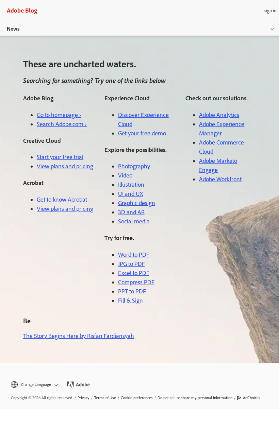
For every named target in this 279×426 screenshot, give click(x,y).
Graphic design (136, 203)
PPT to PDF (132, 291)
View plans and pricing (65, 166)
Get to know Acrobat (62, 199)
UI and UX (130, 194)
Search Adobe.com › (62, 124)
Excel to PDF (133, 273)
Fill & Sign (130, 300)
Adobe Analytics (219, 115)
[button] (34, 384)
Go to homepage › (59, 115)
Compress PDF (136, 282)
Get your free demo (142, 133)
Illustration (131, 184)
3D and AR (131, 212)
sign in (270, 11)
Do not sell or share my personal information (195, 397)
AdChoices (251, 397)
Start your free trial (60, 157)
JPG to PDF (131, 264)
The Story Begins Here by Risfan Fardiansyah (78, 336)
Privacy (83, 397)
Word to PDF (133, 254)
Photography (134, 166)
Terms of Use (105, 397)
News (13, 28)
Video (125, 175)
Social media (134, 221)
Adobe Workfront (220, 179)
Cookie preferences (137, 397)
